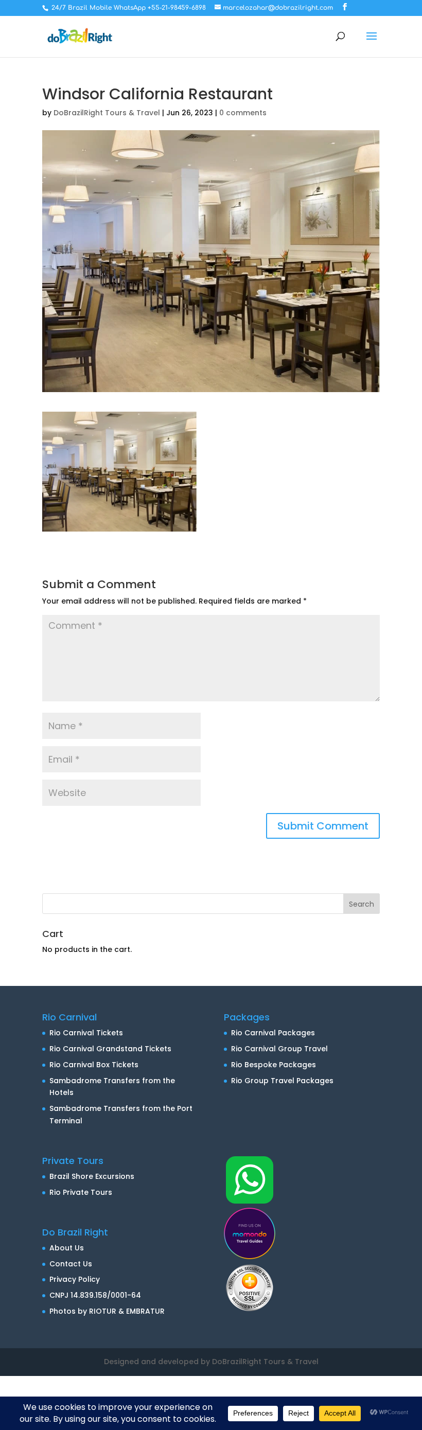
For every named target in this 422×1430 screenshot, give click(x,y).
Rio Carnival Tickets (86, 1033)
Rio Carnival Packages (273, 1033)
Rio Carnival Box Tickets (93, 1065)
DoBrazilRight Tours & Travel (107, 113)
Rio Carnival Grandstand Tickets (110, 1049)
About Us (66, 1248)
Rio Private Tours (80, 1192)
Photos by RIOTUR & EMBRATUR (107, 1311)
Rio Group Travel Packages (282, 1080)
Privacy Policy (74, 1279)
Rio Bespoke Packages (273, 1065)
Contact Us (70, 1264)
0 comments (243, 113)
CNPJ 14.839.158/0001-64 (95, 1295)
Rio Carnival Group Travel (279, 1049)
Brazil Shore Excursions (91, 1176)
